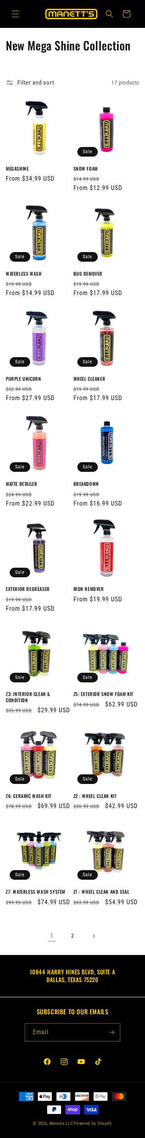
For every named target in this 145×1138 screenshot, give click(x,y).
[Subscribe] (111, 1032)
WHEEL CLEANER (89, 379)
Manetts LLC (61, 1123)
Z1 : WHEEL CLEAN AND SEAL (101, 892)
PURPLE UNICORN (23, 379)
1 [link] (51, 935)
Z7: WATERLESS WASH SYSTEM (35, 892)
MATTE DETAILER (21, 484)
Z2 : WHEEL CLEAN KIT (95, 796)
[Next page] (93, 936)
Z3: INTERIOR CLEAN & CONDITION (28, 697)
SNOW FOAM (85, 169)
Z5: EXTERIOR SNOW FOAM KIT (103, 694)
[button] (15, 13)
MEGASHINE (17, 169)
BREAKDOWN (86, 484)
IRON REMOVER (88, 589)
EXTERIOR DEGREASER (28, 589)
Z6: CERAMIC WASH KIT (28, 796)
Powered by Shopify (93, 1123)
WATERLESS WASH (23, 274)
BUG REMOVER (88, 274)
